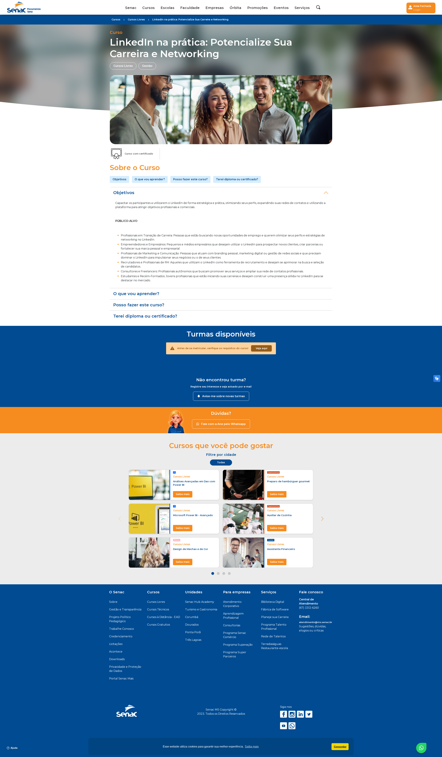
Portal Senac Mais (121, 678)
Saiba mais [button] (252, 746)
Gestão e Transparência (125, 609)
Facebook (283, 714)
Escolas (167, 8)
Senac (130, 8)
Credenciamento (120, 636)
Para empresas (237, 592)
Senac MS (24, 7)
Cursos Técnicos (158, 609)
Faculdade (190, 8)
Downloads (117, 659)
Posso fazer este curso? (190, 179)
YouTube (283, 725)
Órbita (235, 8)
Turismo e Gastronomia (201, 609)
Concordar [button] (340, 746)
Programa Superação (238, 644)
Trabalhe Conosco (121, 628)
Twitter (308, 714)
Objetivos (119, 179)
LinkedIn (300, 714)
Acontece (115, 651)
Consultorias (231, 625)
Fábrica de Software (275, 609)
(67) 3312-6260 (309, 607)
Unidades (193, 592)
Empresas (214, 8)
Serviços (268, 592)
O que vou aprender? (150, 179)
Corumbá (191, 617)
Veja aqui (261, 348)
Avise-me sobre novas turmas (223, 396)
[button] (322, 519)
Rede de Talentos (273, 636)
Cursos (148, 8)
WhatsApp (292, 725)
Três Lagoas (193, 639)
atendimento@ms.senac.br (315, 622)
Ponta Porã (193, 632)
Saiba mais (183, 494)
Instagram (292, 714)
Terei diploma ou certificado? (237, 179)
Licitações (115, 644)
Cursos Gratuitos (158, 624)
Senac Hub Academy (199, 601)
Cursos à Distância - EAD (163, 617)
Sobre (113, 601)
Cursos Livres (156, 601)
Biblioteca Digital (272, 601)
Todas (221, 462)
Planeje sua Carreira (275, 617)
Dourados (192, 624)
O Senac (116, 592)
